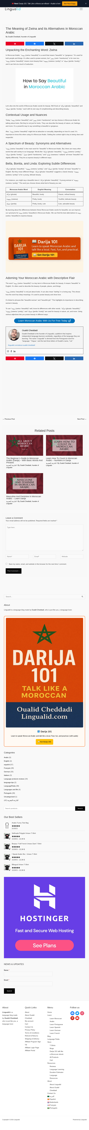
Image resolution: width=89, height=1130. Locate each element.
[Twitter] (77, 1013)
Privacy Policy (30, 1030)
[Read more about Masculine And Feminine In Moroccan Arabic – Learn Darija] (24, 483)
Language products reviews (14, 779)
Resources (51, 1063)
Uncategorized (9, 797)
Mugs (52, 1048)
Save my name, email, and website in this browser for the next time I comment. (38, 564)
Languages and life (11, 789)
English (6, 761)
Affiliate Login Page (32, 1047)
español (7, 765)
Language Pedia (53, 1039)
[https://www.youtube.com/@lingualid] (77, 1018)
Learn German (55, 1030)
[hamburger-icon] (81, 9)
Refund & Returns (31, 1036)
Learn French (55, 1033)
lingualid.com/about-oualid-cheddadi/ (21, 345)
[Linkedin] (14, 351)
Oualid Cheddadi (38, 610)
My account (29, 1021)
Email (6, 980)
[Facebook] (11, 351)
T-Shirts (52, 1045)
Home (49, 1012)
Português (7, 793)
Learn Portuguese (56, 1024)
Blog (49, 1036)
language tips (9, 782)
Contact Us (29, 1027)
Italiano (6, 775)
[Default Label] (72, 1018)
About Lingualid (55, 1084)
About (27, 1012)
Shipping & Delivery (32, 1039)
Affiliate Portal (30, 1050)
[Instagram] (8, 351)
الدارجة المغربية (11, 465)
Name (6, 970)
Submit (9, 991)
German (7, 772)
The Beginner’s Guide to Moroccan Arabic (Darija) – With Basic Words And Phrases (24, 460)
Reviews (53, 1066)
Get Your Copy (69, 4)
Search (80, 808)
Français (7, 768)
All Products (54, 1057)
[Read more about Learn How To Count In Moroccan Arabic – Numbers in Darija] (64, 445)
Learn (49, 1015)
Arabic (6, 757)
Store (49, 1042)
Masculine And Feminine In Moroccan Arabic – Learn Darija (23, 497)
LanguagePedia (10, 786)
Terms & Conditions (32, 1033)
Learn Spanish (55, 1027)
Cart (26, 1024)
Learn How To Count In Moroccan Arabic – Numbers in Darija (61, 459)
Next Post (81, 419)
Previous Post (9, 419)
